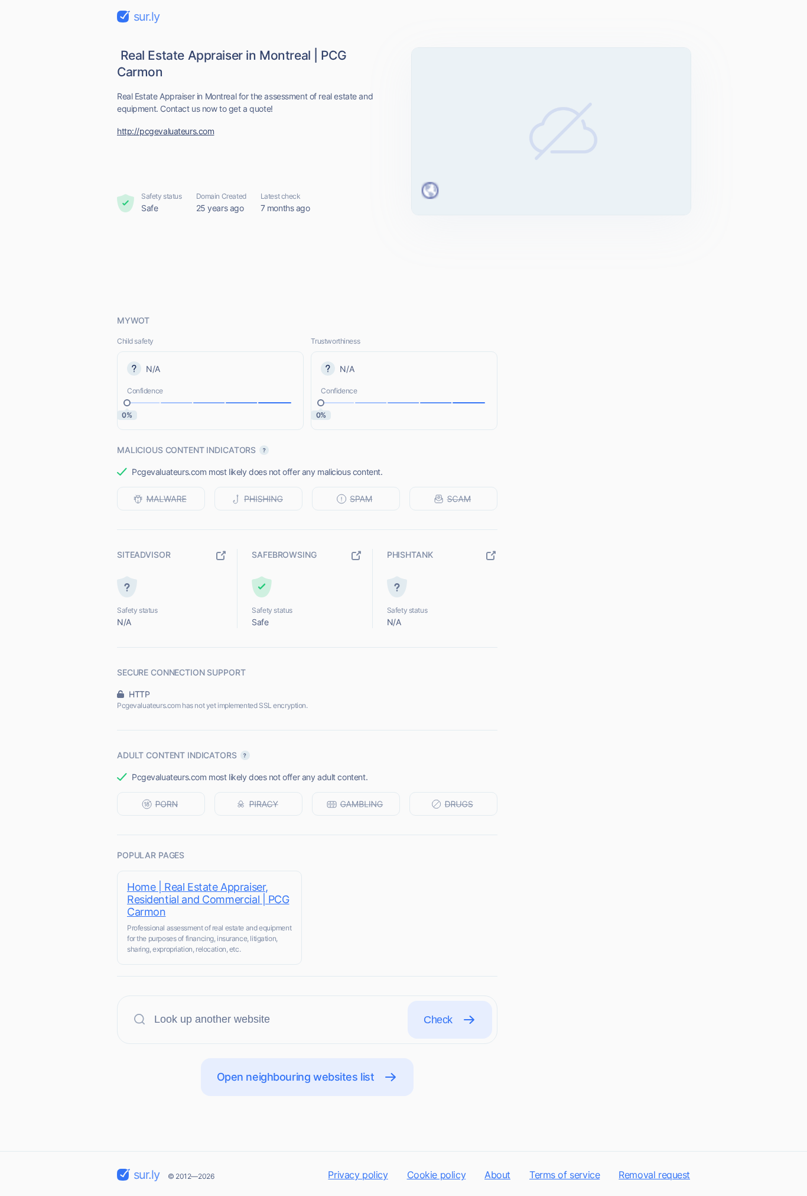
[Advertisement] (403, 264)
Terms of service (564, 1175)
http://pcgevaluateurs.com (165, 131)
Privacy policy (358, 1175)
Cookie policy (436, 1175)
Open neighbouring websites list (296, 1077)
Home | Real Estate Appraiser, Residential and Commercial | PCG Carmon (208, 899)
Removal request (654, 1175)
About (497, 1175)
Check (438, 1020)
